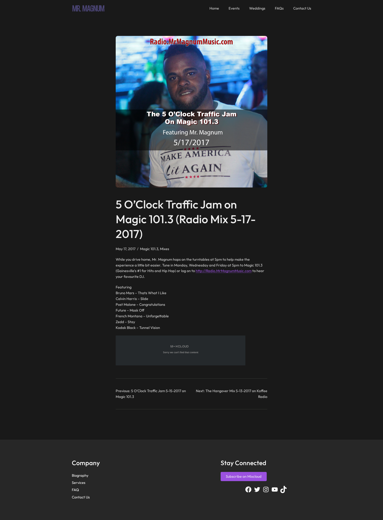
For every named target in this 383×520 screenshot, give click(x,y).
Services (78, 482)
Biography (80, 475)
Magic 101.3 (149, 249)
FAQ (75, 489)
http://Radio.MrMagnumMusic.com (224, 270)
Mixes (164, 249)
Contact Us (81, 497)
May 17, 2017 (125, 249)
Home (214, 8)
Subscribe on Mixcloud (244, 476)
